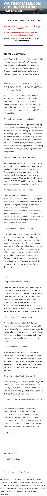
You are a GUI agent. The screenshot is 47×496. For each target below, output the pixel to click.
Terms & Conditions (12, 459)
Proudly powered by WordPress (16, 472)
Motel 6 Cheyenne (15, 54)
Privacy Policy (22, 479)
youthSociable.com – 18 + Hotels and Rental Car (22, 7)
